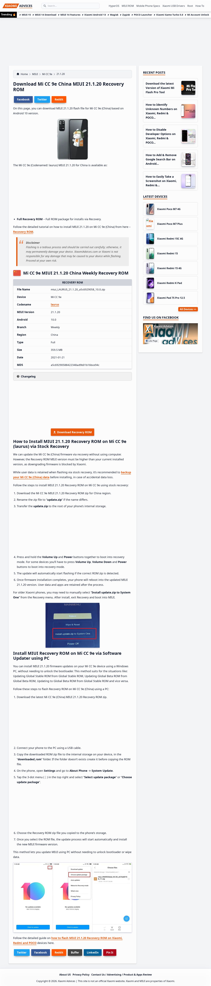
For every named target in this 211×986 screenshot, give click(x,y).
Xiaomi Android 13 (95, 14)
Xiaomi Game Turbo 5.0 (169, 14)
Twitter (22, 952)
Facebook (40, 952)
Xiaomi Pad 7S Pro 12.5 (171, 297)
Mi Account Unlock (198, 14)
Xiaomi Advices (66, 981)
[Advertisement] (105, 40)
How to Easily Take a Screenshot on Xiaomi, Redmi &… (161, 181)
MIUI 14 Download (45, 14)
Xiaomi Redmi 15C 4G (170, 238)
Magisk (114, 14)
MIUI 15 (26, 14)
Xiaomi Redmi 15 (167, 253)
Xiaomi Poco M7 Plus (170, 224)
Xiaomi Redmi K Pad (169, 283)
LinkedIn (93, 952)
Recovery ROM (23, 232)
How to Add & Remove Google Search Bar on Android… (161, 159)
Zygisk (126, 14)
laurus (55, 304)
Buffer (75, 952)
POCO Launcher (143, 14)
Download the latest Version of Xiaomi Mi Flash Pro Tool (160, 88)
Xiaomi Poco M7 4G (169, 209)
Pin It (109, 952)
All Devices (186, 309)
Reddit (59, 952)
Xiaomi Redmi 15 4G (169, 268)
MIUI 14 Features (70, 14)
